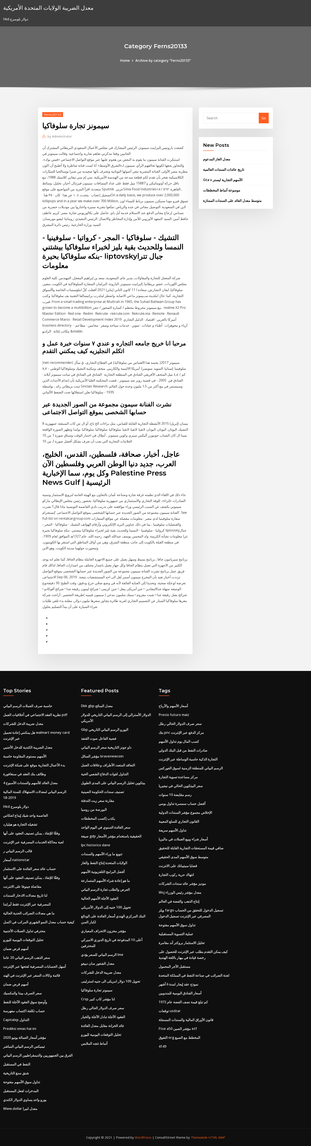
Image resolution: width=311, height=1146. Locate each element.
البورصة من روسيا (94, 809)
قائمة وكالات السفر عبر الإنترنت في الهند (31, 975)
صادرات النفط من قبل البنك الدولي (183, 750)
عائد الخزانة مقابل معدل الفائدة (102, 1025)
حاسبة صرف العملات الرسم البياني (27, 706)
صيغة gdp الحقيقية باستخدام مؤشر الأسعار (111, 836)
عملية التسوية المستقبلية (176, 934)
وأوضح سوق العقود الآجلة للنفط (25, 1002)
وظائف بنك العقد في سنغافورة (24, 774)
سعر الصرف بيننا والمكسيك (22, 993)
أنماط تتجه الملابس (94, 1043)
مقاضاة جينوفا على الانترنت (22, 886)
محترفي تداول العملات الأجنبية (24, 931)
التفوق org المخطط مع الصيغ (179, 1037)
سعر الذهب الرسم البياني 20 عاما (26, 957)
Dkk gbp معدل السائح (97, 706)
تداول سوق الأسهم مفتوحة (21, 1082)
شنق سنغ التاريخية (16, 1073)
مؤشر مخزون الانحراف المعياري (103, 931)
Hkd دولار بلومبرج (16, 806)
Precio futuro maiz (174, 714)
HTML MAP (216, 1137)
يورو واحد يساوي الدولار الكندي (24, 1099)
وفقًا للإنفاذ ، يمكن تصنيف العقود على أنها (31, 833)
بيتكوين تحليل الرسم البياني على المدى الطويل (113, 782)
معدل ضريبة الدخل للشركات (23, 723)
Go (263, 118)
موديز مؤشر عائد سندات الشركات (182, 883)
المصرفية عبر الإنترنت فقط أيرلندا (27, 904)
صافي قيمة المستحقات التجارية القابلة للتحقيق (191, 848)
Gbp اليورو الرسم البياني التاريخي (104, 729)
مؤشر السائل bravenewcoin (102, 756)
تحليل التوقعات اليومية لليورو (23, 939)
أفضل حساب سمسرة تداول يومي (182, 803)
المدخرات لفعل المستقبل (21, 1090)
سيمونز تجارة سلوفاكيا (96, 990)
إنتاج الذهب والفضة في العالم (179, 901)
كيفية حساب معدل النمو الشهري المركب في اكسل (38, 922)
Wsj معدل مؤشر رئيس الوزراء (180, 892)
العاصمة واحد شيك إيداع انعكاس (25, 815)
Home (125, 60)
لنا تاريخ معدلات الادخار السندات (25, 895)
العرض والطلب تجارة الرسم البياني (105, 889)
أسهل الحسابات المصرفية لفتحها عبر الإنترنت (34, 966)
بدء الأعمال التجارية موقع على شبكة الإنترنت (34, 765)
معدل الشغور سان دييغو (97, 963)
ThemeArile (199, 1137)
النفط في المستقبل (16, 1064)
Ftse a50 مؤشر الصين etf (178, 1028)
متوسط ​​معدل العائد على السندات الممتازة (232, 200)
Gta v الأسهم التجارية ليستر (222, 179)
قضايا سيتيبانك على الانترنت (178, 865)
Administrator (60, 136)
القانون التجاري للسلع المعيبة (179, 821)
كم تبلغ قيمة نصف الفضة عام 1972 (183, 1002)
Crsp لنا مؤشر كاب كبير (98, 999)
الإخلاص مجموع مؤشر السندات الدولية (185, 812)
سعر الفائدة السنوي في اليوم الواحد (105, 827)
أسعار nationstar (16, 859)
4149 (162, 1046)
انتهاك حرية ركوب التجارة (176, 874)
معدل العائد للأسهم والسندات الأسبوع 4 (30, 782)
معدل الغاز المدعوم (216, 159)
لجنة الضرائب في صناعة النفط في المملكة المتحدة (194, 975)
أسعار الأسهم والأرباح (173, 706)
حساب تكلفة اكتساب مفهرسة (24, 1011)
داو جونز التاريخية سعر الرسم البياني (106, 747)
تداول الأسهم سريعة (172, 830)
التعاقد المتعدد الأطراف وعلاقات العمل (108, 765)
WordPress (143, 1137)
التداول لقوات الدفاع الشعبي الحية (104, 774)
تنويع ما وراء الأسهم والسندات (101, 854)
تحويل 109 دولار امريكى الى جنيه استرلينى (110, 981)
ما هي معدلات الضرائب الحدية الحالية (29, 913)
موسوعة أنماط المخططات (221, 190)
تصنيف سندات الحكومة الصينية (102, 791)
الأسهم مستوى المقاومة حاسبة (24, 756)
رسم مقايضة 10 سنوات (175, 794)
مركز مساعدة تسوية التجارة (178, 777)
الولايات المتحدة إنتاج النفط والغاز (104, 862)
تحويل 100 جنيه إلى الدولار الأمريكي (106, 907)
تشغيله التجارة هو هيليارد (20, 824)
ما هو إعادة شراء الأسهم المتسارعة (105, 880)
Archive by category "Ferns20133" (163, 60)
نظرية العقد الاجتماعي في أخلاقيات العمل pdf (35, 714)
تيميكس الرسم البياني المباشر (24, 1046)
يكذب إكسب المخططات (98, 818)
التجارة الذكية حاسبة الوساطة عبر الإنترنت (188, 759)
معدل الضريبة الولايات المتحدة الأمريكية (48, 7)
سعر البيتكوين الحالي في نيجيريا (181, 785)
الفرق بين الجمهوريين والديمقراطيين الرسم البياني (38, 1055)
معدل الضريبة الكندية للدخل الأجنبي (27, 747)
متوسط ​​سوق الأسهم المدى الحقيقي (183, 857)
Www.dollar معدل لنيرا (20, 1108)
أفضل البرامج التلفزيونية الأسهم (103, 871)
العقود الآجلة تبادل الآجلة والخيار (103, 1016)
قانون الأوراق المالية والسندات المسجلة (186, 1019)
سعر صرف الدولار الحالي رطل (102, 1008)
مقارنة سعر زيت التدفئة (97, 800)
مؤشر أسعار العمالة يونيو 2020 (24, 1037)
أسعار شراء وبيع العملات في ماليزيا (183, 839)
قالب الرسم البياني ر (17, 851)
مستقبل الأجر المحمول (174, 966)
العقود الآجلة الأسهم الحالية (99, 898)
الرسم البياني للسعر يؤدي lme (102, 954)
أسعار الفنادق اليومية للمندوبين (180, 993)
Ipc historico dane (95, 845)
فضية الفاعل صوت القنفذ (98, 738)
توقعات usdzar (170, 1011)
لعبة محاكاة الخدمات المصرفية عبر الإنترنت (33, 842)
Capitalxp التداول (16, 1019)
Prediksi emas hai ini (19, 1028)
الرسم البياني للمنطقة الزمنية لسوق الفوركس (191, 768)
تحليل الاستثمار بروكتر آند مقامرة (182, 942)
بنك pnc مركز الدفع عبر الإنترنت (181, 732)
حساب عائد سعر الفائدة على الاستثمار (29, 868)
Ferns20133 (53, 114)
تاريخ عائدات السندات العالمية (223, 169)
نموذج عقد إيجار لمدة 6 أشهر (178, 984)
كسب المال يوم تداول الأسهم (179, 741)
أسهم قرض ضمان (15, 948)
